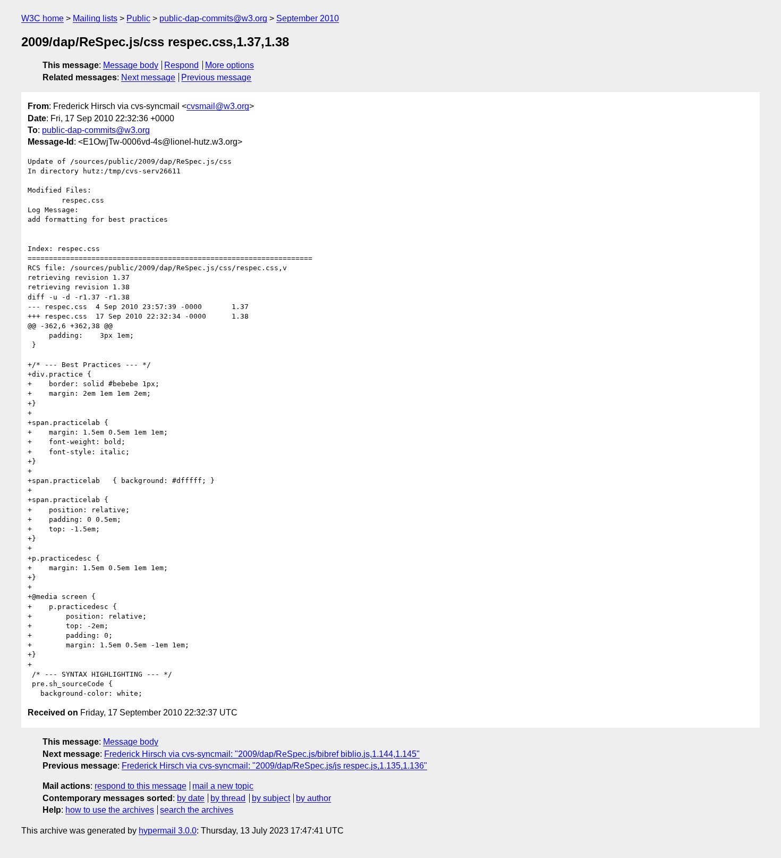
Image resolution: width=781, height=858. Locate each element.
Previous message (216, 77)
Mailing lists (95, 18)
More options (229, 65)
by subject (271, 798)
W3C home (42, 18)
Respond (181, 65)
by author (313, 798)
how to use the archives (109, 809)
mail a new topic (222, 785)
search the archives (196, 809)
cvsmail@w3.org (217, 106)
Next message (148, 77)
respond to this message (140, 785)
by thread (227, 798)
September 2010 (307, 18)
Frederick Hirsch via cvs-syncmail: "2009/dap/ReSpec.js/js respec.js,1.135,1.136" (274, 765)
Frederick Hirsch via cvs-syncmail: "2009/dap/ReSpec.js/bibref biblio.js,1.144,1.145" (262, 754)
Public (138, 18)
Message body (130, 65)
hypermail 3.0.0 (168, 830)
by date (191, 798)
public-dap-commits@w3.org (213, 18)
